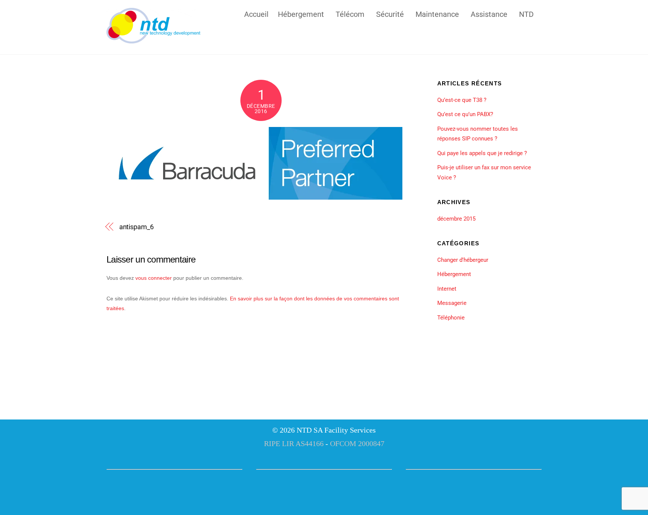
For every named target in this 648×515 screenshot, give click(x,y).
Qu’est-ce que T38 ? (461, 100)
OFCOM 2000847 (357, 443)
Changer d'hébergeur (462, 260)
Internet (446, 288)
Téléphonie (451, 317)
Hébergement (301, 13)
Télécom (350, 13)
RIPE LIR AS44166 (294, 443)
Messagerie (451, 303)
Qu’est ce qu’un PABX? (465, 114)
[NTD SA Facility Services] (153, 40)
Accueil (256, 13)
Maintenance (437, 13)
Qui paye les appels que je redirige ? (482, 153)
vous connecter (153, 278)
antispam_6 (136, 227)
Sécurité (390, 13)
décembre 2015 (456, 218)
